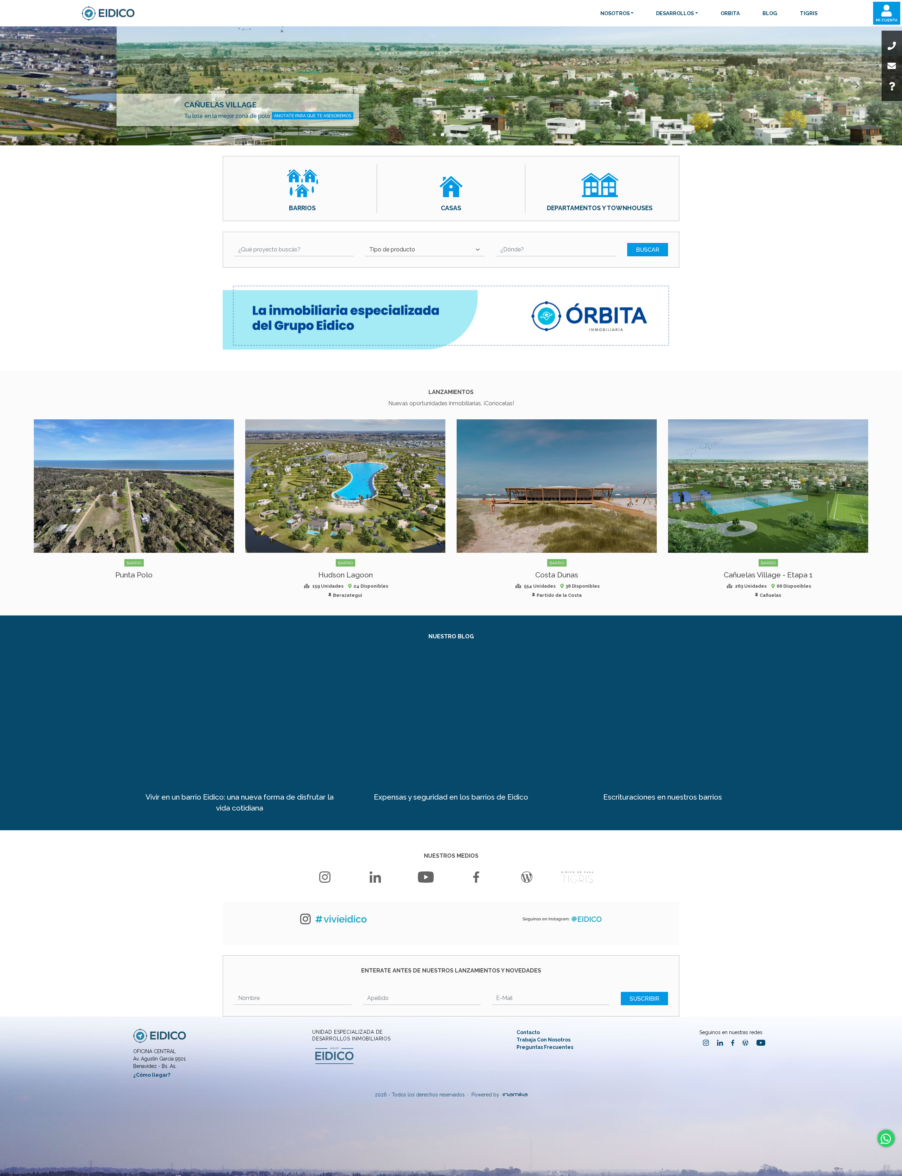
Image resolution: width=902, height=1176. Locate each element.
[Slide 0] (434, 134)
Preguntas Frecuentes (545, 1047)
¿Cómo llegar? (151, 1075)
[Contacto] (891, 66)
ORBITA (730, 13)
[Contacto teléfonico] (891, 45)
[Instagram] (325, 877)
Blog (769, 13)
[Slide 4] (468, 134)
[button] (294, 249)
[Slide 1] (442, 134)
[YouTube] (426, 877)
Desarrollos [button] (675, 13)
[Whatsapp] (886, 1139)
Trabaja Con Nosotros (543, 1040)
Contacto (528, 1032)
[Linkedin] (375, 877)
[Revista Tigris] (577, 877)
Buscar (647, 249)
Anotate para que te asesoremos (196, 115)
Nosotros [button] (615, 13)
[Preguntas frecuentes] (891, 86)
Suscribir (644, 998)
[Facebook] (476, 877)
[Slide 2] (451, 134)
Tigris (808, 13)
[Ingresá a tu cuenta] (886, 13)
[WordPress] (526, 877)
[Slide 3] (459, 134)
